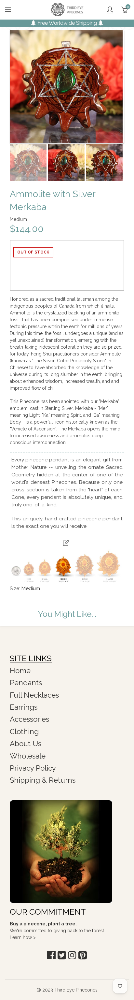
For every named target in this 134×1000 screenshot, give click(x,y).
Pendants (26, 682)
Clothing (24, 731)
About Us (25, 743)
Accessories (29, 719)
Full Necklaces (34, 695)
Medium (30, 588)
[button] (51, 955)
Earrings (23, 707)
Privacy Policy (33, 768)
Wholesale (28, 756)
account (110, 10)
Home (20, 670)
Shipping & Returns (42, 780)
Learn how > (23, 937)
